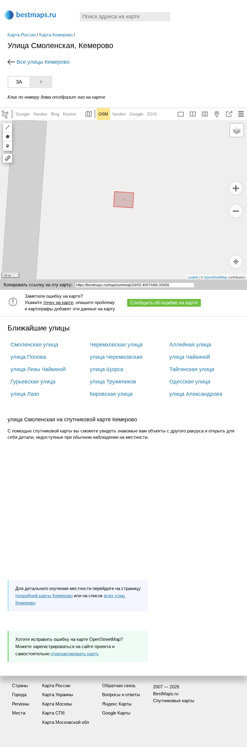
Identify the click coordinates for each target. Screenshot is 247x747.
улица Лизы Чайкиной (38, 369)
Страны (20, 685)
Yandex (40, 114)
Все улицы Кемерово (43, 62)
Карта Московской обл (65, 722)
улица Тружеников (113, 382)
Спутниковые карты (173, 700)
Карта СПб (53, 712)
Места (18, 712)
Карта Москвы (57, 703)
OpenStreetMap (215, 277)
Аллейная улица (190, 345)
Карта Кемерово (56, 34)
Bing (55, 114)
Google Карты (116, 712)
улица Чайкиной (189, 357)
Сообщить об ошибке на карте (164, 302)
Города (19, 694)
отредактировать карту (74, 653)
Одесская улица (189, 382)
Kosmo (69, 114)
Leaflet (193, 277)
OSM (103, 114)
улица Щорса (106, 369)
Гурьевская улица (33, 382)
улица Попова (28, 357)
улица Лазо (25, 394)
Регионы (20, 703)
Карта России (22, 34)
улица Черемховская (116, 357)
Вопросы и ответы (121, 694)
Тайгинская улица (191, 369)
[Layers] (236, 130)
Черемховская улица (116, 345)
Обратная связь (119, 685)
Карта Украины (57, 694)
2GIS (152, 114)
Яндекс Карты (117, 703)
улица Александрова (195, 394)
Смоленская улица (34, 345)
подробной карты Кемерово (44, 595)
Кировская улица (111, 394)
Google (23, 114)
